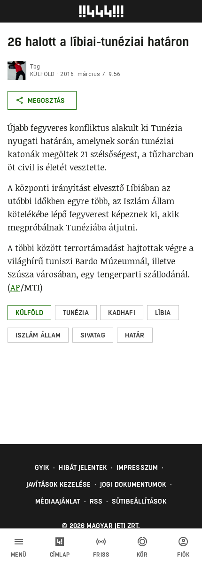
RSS (96, 501)
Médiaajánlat (57, 501)
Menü (19, 554)
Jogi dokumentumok (133, 484)
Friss (101, 554)
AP (15, 287)
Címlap (60, 554)
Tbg (35, 66)
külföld (42, 74)
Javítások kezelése (58, 484)
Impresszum (137, 467)
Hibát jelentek (83, 467)
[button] (29, 312)
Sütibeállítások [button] (139, 501)
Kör (142, 554)
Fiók (183, 554)
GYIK (42, 467)
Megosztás (46, 100)
